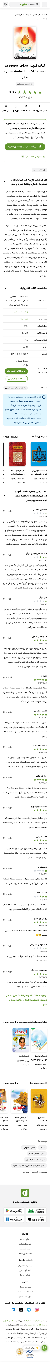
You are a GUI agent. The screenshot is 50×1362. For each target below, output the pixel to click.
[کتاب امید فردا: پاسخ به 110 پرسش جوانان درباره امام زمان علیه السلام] (19, 1101)
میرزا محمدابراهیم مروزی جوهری (17, 478)
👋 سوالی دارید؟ (31, 1348)
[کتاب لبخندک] (20, 1040)
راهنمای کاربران (25, 1270)
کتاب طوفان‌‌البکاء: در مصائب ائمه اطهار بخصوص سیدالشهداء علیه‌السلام (18, 472)
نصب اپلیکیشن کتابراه (35, 1320)
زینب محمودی (21, 311)
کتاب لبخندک (24, 1056)
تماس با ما (25, 1275)
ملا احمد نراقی (41, 1125)
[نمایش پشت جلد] (17, 55)
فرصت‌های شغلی (25, 1253)
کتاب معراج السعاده (42, 1119)
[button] (25, 43)
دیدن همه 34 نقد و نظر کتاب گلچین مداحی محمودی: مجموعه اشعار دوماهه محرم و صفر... (26, 1000)
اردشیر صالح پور (40, 478)
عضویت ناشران (25, 1287)
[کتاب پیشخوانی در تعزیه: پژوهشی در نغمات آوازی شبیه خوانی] (39, 454)
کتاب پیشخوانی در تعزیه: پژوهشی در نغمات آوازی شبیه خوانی (39, 472)
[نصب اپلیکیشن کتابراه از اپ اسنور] (36, 1219)
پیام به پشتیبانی (25, 1265)
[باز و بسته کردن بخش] (5, 182)
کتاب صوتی (8, 1320)
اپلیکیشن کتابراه (37, 137)
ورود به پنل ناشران (25, 1291)
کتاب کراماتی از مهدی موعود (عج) (39, 1058)
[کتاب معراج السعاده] (39, 1101)
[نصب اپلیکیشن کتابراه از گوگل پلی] (13, 1210)
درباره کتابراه (25, 1239)
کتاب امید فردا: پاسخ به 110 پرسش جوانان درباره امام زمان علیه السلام (20, 1119)
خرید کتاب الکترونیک (16, 371)
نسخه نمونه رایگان (16, 378)
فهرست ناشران (25, 1296)
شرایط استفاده (25, 1244)
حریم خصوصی (25, 1248)
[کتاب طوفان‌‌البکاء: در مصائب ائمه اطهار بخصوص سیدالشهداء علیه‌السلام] (17, 454)
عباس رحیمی (22, 1125)
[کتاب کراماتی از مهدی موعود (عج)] (39, 1040)
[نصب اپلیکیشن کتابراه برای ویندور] (13, 1219)
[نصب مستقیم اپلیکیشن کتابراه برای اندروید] (36, 1210)
